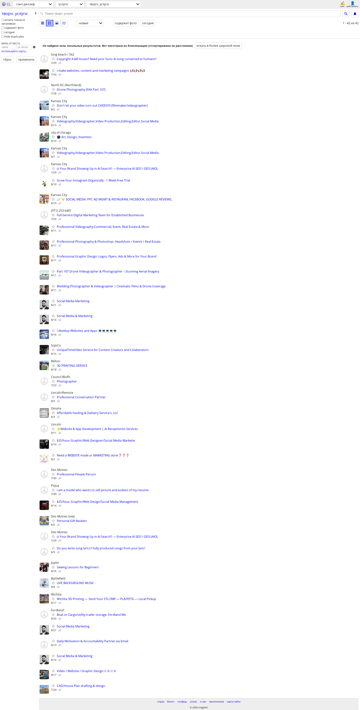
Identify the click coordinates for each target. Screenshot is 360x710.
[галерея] (56, 23)
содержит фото (14, 27)
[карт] (64, 23)
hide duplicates (14, 36)
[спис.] (42, 23)
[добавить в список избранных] (53, 58)
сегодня (9, 32)
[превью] (49, 23)
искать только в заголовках (13, 22)
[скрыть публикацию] (60, 63)
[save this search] (354, 13)
